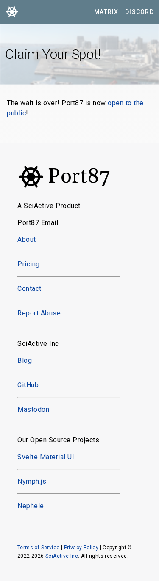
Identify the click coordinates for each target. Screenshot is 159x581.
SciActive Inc (61, 556)
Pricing (28, 264)
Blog (24, 360)
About (26, 240)
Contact (29, 289)
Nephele (30, 506)
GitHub (28, 385)
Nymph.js (31, 481)
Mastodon (33, 410)
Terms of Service (38, 548)
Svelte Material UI (45, 457)
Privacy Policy (81, 548)
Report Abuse (39, 313)
